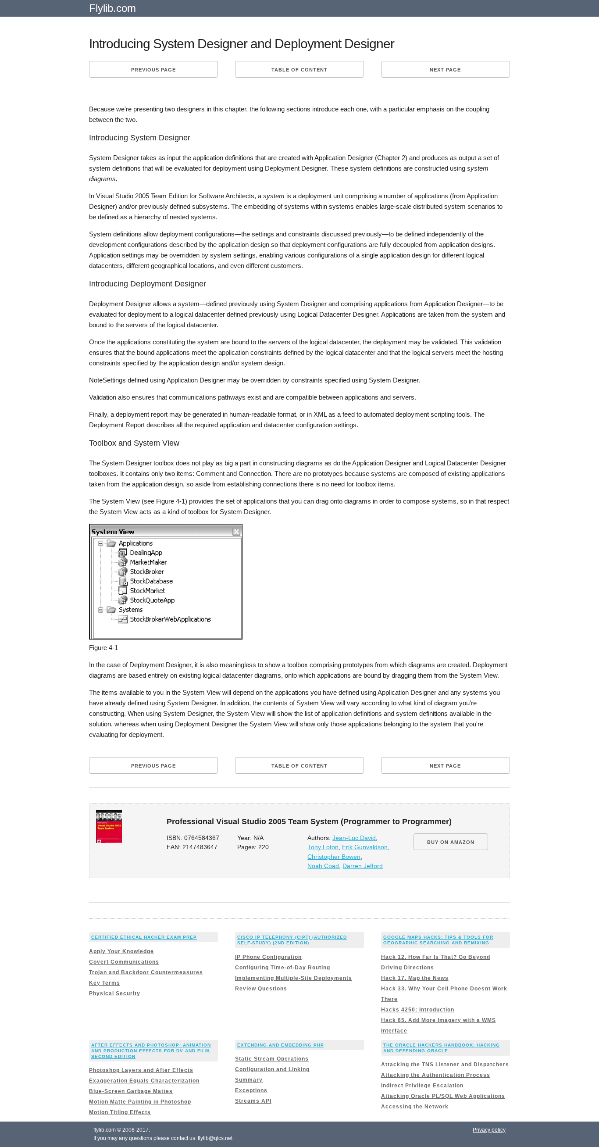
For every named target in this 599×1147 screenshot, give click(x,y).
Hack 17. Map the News (415, 978)
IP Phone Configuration (268, 957)
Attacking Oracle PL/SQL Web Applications (443, 1096)
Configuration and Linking (272, 1069)
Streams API (253, 1101)
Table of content (299, 69)
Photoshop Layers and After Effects (141, 1070)
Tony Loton (323, 847)
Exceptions (251, 1090)
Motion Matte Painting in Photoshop (140, 1102)
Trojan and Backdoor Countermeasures (146, 972)
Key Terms (104, 983)
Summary (249, 1080)
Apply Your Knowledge (121, 951)
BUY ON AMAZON (450, 842)
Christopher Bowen (333, 857)
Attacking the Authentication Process (435, 1075)
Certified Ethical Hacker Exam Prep (144, 937)
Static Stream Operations (272, 1059)
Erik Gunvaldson (365, 847)
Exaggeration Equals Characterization (144, 1081)
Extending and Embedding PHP (280, 1045)
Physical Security (114, 993)
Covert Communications (124, 962)
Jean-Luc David (354, 838)
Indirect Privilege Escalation (422, 1086)
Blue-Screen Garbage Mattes (131, 1091)
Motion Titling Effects (120, 1112)
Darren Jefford (362, 866)
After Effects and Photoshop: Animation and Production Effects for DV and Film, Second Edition (151, 1051)
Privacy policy (489, 1130)
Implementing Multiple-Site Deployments (293, 978)
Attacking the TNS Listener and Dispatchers (445, 1064)
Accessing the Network (415, 1107)
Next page (445, 69)
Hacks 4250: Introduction (417, 1010)
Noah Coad (323, 866)
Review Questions (261, 989)
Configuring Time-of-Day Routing (282, 968)
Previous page (153, 69)
